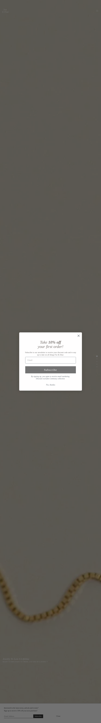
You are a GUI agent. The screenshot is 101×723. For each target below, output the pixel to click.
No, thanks (50, 385)
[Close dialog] (78, 335)
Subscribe (50, 369)
